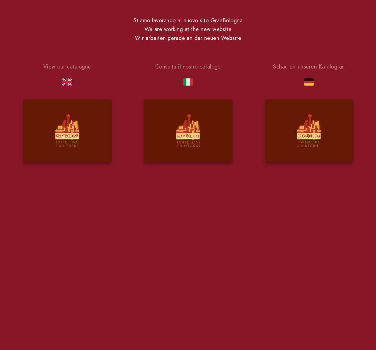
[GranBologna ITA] (188, 132)
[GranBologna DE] (309, 132)
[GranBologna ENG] (67, 132)
